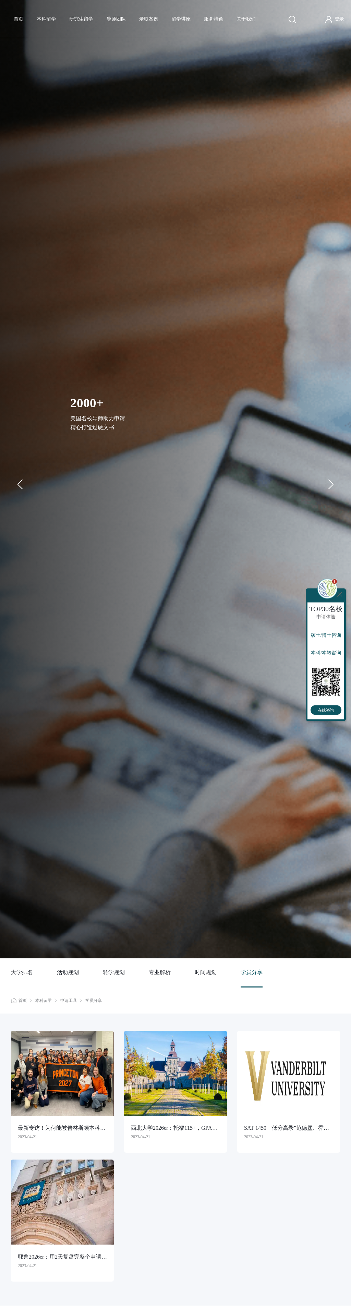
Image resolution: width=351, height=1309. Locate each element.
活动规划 (68, 972)
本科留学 (46, 19)
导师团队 (116, 19)
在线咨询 (326, 709)
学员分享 (252, 972)
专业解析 (160, 972)
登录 (339, 19)
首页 (18, 19)
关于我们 (246, 19)
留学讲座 (181, 19)
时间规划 (206, 972)
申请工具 (68, 1000)
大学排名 (22, 972)
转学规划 (114, 972)
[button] (331, 484)
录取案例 (148, 19)
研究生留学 (81, 19)
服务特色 (213, 19)
